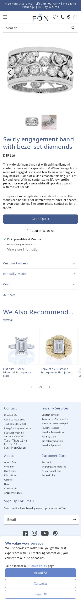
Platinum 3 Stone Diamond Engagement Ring (17, 372)
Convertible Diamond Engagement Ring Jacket (56, 370)
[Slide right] (49, 386)
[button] (5, 17)
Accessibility (49, 475)
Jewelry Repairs (50, 427)
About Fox (10, 462)
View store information (23, 249)
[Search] (73, 27)
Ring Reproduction (52, 440)
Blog (6, 484)
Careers (8, 479)
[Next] (71, 72)
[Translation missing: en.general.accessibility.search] (68, 17)
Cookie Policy (38, 566)
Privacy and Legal (51, 470)
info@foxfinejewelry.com (18, 428)
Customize (40, 583)
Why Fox (9, 466)
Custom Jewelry (50, 414)
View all (8, 320)
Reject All (41, 594)
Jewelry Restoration (53, 432)
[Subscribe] (74, 519)
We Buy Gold (49, 436)
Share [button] (11, 295)
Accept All (40, 572)
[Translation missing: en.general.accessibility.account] (62, 17)
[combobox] (40, 28)
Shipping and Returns (54, 466)
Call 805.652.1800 (14, 419)
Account (46, 462)
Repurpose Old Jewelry (55, 419)
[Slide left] (31, 386)
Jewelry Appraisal (51, 445)
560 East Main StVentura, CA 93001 (15, 434)
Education (10, 475)
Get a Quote (41, 218)
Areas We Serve (13, 492)
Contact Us (10, 415)
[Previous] (9, 72)
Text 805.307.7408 (15, 423)
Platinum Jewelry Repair (55, 423)
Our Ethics (10, 470)
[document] (40, 72)
